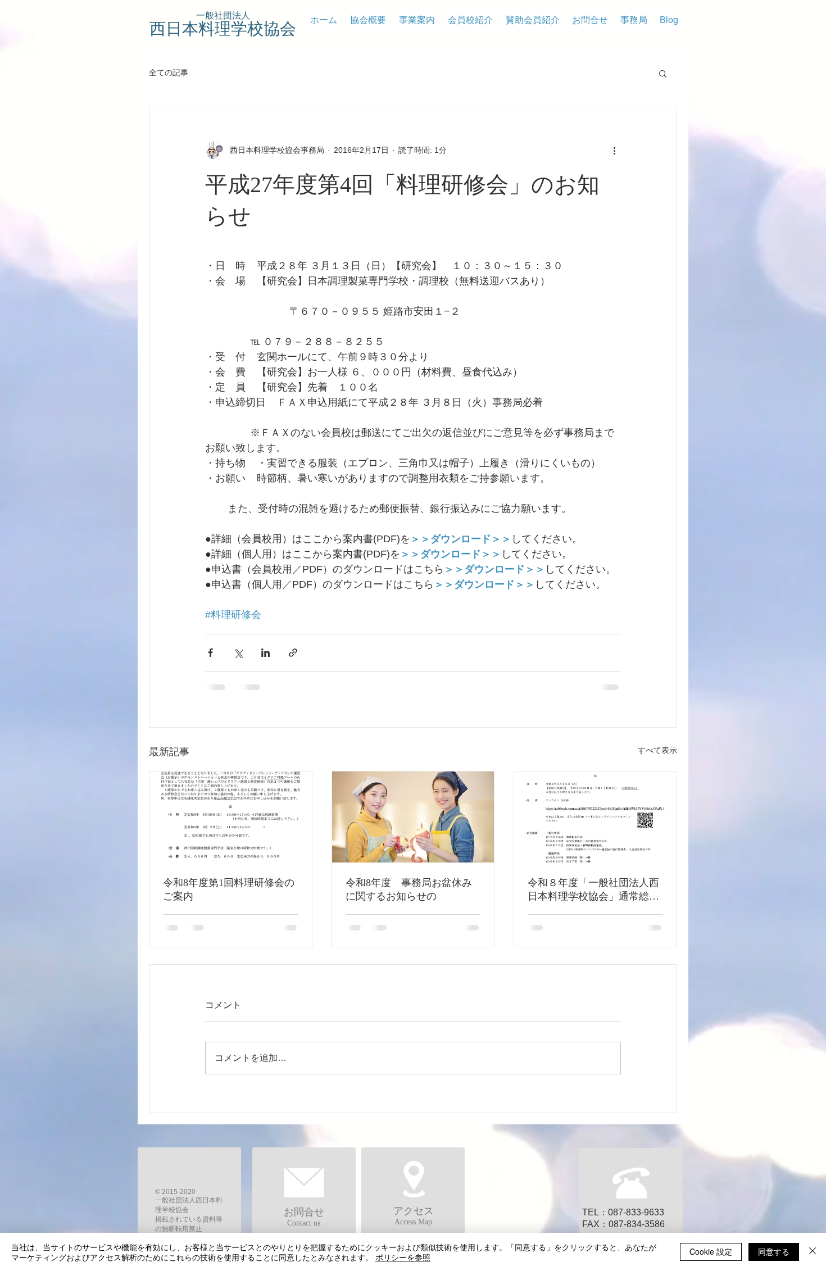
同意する (773, 1251)
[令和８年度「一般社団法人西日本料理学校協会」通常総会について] (595, 817)
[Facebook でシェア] (210, 652)
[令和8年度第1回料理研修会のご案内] (230, 817)
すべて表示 (657, 750)
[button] (662, 73)
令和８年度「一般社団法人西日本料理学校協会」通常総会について (593, 890)
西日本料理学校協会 (222, 29)
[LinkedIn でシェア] (265, 652)
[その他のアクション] (614, 150)
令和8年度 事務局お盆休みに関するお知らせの (409, 889)
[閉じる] (812, 1252)
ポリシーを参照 (402, 1257)
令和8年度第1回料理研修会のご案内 (228, 889)
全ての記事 (168, 72)
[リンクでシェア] (293, 652)
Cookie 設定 (710, 1251)
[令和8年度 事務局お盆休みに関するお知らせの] (413, 817)
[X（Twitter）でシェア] (238, 652)
